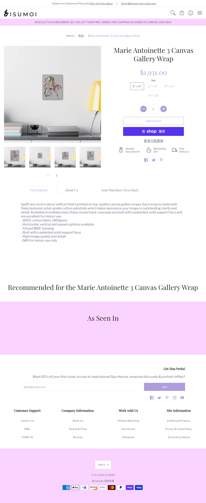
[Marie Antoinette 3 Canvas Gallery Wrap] (14, 157)
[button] (173, 12)
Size (153, 80)
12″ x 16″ (169, 86)
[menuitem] (173, 12)
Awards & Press (78, 428)
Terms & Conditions (179, 437)
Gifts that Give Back (101, 3)
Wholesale (128, 437)
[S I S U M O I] (20, 12)
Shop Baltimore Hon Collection (138, 3)
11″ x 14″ (153, 86)
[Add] (163, 109)
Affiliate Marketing (128, 420)
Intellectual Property (179, 420)
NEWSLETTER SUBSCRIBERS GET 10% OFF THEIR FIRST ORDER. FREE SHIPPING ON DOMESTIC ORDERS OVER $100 (103, 22)
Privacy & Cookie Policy (178, 428)
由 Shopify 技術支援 (103, 481)
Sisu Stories (128, 428)
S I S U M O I (98, 474)
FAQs (27, 428)
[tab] (39, 190)
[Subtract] (143, 109)
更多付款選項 (153, 141)
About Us (77, 420)
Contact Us (27, 420)
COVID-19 (27, 437)
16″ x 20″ (153, 95)
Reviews (78, 437)
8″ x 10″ (137, 86)
